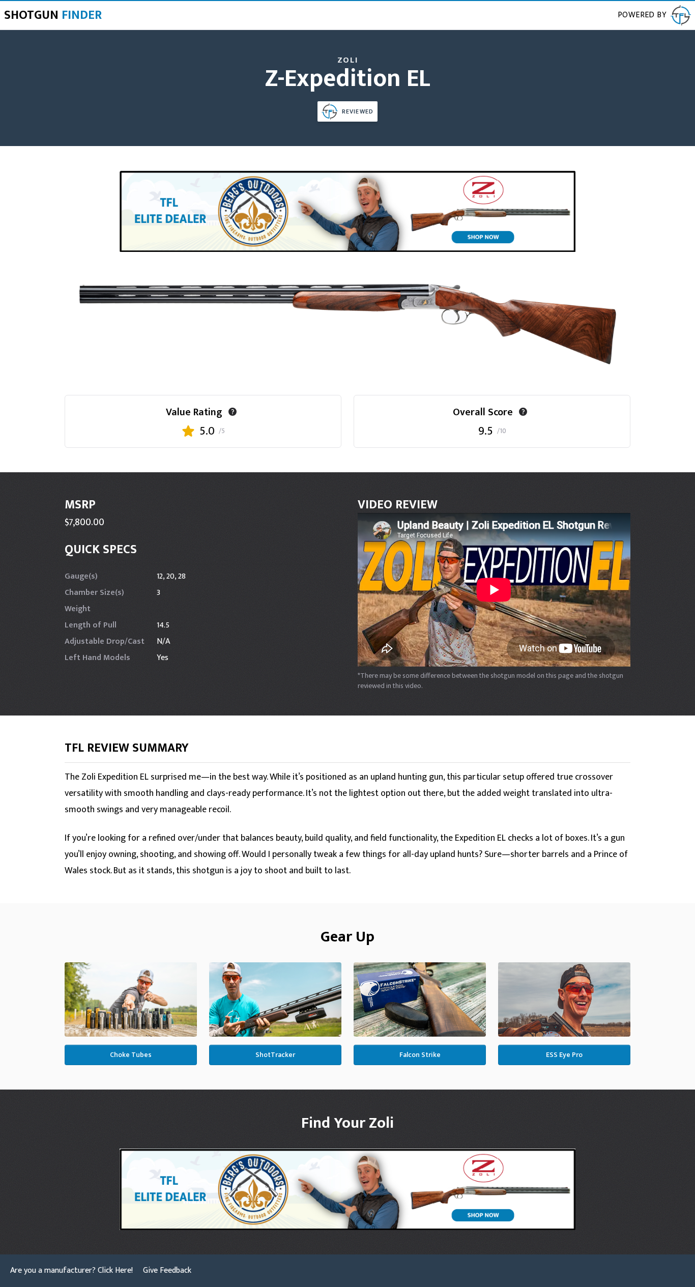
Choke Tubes (131, 1055)
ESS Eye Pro (564, 1055)
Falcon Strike (420, 1055)
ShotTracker (275, 1055)
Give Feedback (167, 1271)
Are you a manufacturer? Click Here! (71, 1271)
